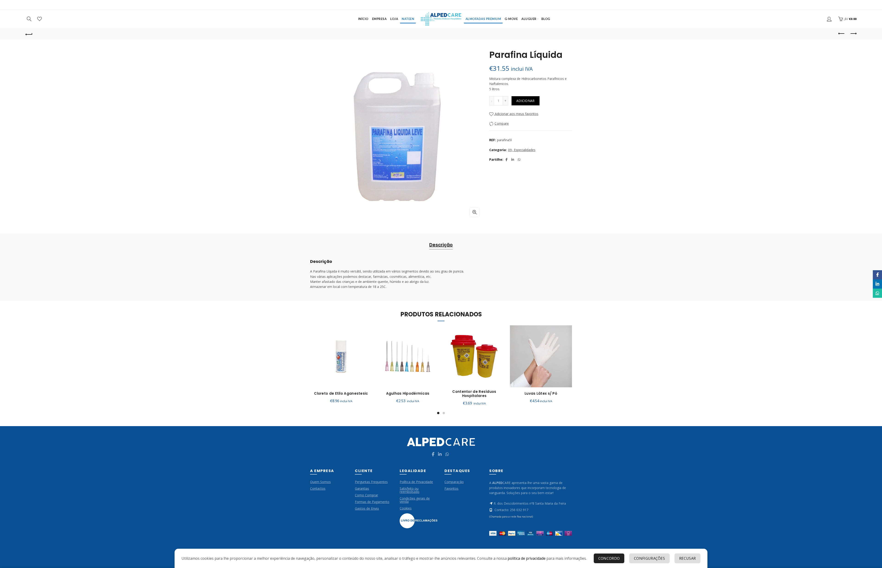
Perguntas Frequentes (371, 482)
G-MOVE (511, 19)
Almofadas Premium (483, 19)
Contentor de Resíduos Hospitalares (474, 394)
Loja (394, 19)
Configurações (649, 558)
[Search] (29, 18)
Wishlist (39, 18)
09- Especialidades (521, 150)
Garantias (362, 488)
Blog (545, 19)
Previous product (841, 33)
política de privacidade (527, 558)
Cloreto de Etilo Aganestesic (341, 393)
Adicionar (525, 100)
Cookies (406, 508)
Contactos (317, 488)
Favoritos (451, 488)
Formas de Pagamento (372, 502)
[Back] (29, 33)
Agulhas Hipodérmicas (408, 393)
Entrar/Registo (830, 18)
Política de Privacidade (416, 482)
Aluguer (529, 19)
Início (363, 19)
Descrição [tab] (441, 245)
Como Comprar (366, 495)
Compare (502, 123)
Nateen (408, 19)
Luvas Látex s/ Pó (541, 393)
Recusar (687, 558)
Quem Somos (320, 482)
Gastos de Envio (367, 508)
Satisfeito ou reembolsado (409, 490)
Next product (853, 33)
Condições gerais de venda (415, 500)
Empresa (379, 19)
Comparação (454, 482)
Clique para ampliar (474, 212)
